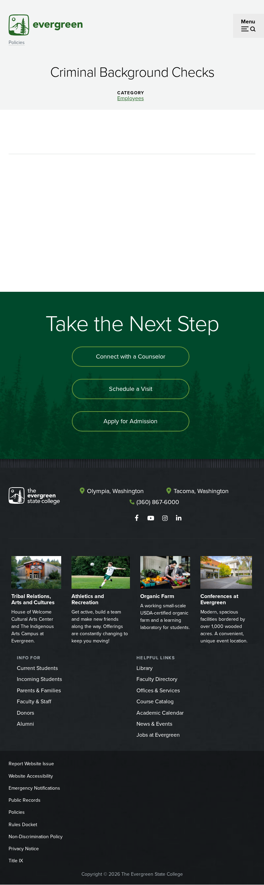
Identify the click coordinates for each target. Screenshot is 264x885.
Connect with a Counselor (130, 356)
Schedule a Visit (130, 388)
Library (144, 668)
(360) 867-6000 (157, 502)
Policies (17, 42)
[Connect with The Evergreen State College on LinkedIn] (179, 518)
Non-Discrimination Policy (36, 836)
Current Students (37, 668)
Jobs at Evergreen (158, 735)
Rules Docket (23, 824)
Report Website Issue (31, 763)
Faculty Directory (156, 679)
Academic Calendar (160, 713)
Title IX (16, 860)
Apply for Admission (130, 421)
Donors (25, 713)
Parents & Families (39, 690)
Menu (248, 21)
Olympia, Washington (115, 491)
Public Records (25, 800)
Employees (130, 98)
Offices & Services (158, 690)
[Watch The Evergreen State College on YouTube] (150, 518)
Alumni (25, 724)
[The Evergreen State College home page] (34, 497)
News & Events (154, 724)
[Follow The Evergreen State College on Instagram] (164, 518)
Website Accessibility (31, 776)
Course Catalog (155, 701)
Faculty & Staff (34, 701)
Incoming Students (39, 679)
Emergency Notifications (34, 788)
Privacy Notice (24, 848)
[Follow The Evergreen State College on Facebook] (136, 518)
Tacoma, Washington (201, 491)
